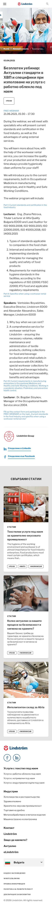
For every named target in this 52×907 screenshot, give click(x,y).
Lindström (10, 833)
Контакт (9, 827)
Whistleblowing (12, 878)
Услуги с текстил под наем (21, 768)
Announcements (21, 49)
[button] (47, 4)
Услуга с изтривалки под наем (19, 778)
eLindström (11, 852)
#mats (22, 566)
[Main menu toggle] (4, 4)
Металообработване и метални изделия (24, 815)
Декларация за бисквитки (17, 894)
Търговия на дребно (14, 810)
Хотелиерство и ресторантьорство (22, 797)
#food (9, 101)
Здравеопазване (12, 801)
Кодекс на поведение (14, 873)
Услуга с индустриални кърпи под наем (24, 783)
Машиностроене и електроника (20, 819)
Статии (11, 527)
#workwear (36, 566)
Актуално (10, 846)
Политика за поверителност (18, 889)
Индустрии (11, 791)
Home (6, 49)
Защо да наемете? (15, 839)
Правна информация (14, 884)
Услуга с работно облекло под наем (22, 774)
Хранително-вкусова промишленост (23, 806)
